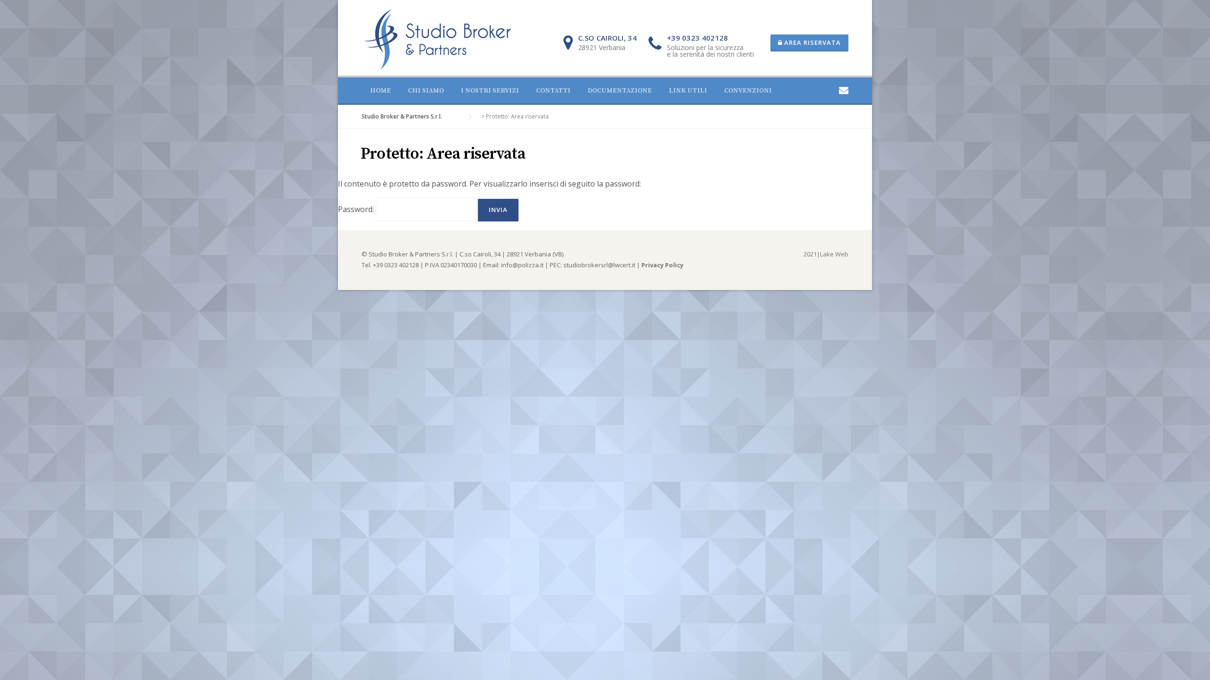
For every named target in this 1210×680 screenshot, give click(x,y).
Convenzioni (748, 90)
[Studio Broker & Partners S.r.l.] (438, 38)
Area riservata (811, 42)
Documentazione (620, 90)
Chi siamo (426, 90)
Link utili (688, 90)
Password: (357, 209)
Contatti (553, 90)
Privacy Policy (662, 265)
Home (380, 90)
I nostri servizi (490, 90)
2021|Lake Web (826, 254)
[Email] (843, 90)
